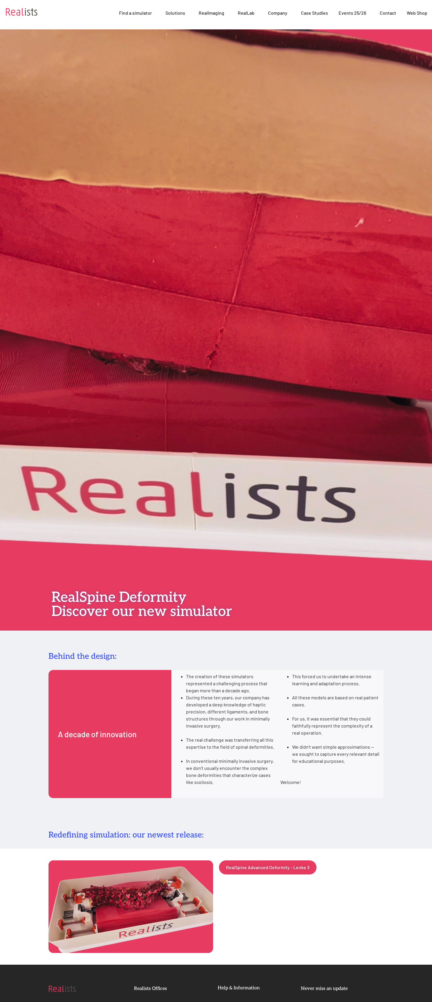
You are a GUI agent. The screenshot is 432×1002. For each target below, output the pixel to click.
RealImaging (211, 13)
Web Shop (417, 13)
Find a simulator (135, 13)
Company (277, 13)
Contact (388, 13)
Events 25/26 (352, 13)
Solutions (175, 13)
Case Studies (314, 13)
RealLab (246, 13)
